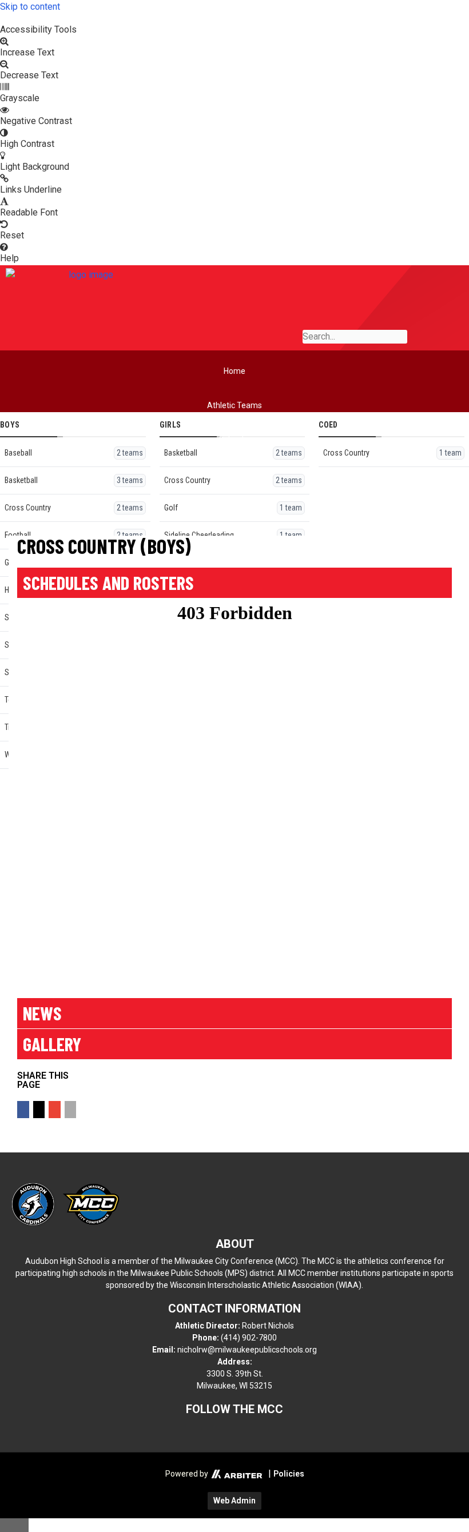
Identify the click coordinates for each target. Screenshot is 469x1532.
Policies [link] (288, 1473)
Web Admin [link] (234, 1500)
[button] (23, 1109)
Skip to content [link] (30, 6)
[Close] (14, 1525)
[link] (234, 18)
